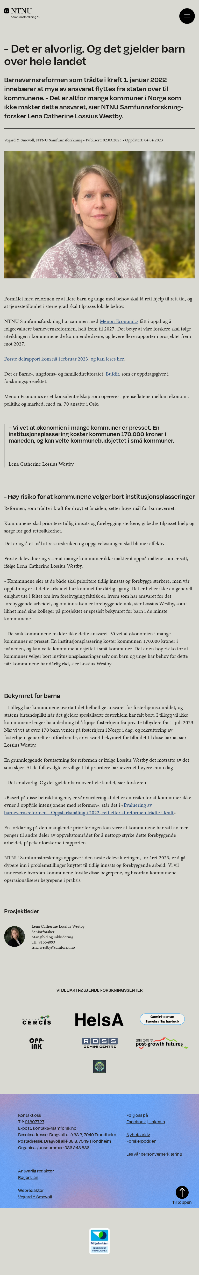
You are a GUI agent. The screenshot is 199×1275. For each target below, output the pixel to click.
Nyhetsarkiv (138, 1134)
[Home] (91, 13)
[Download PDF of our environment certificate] (99, 1241)
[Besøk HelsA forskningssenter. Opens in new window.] (99, 1019)
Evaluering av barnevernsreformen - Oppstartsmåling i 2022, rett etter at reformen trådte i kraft (89, 808)
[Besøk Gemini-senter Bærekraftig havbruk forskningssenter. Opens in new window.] (162, 1019)
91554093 (47, 942)
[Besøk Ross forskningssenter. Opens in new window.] (99, 1043)
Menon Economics (119, 321)
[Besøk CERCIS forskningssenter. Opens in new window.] (37, 1019)
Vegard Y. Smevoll (35, 1197)
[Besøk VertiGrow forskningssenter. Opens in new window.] (99, 1066)
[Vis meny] (187, 16)
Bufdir (112, 373)
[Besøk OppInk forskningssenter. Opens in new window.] (37, 1043)
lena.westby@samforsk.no (53, 947)
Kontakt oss (29, 1115)
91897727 (34, 1122)
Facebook (136, 1122)
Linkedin (156, 1122)
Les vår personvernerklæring (154, 1154)
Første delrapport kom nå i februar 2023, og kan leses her (64, 358)
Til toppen (182, 1202)
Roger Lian (28, 1177)
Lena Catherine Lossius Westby (58, 926)
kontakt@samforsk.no (54, 1128)
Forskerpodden (141, 1141)
